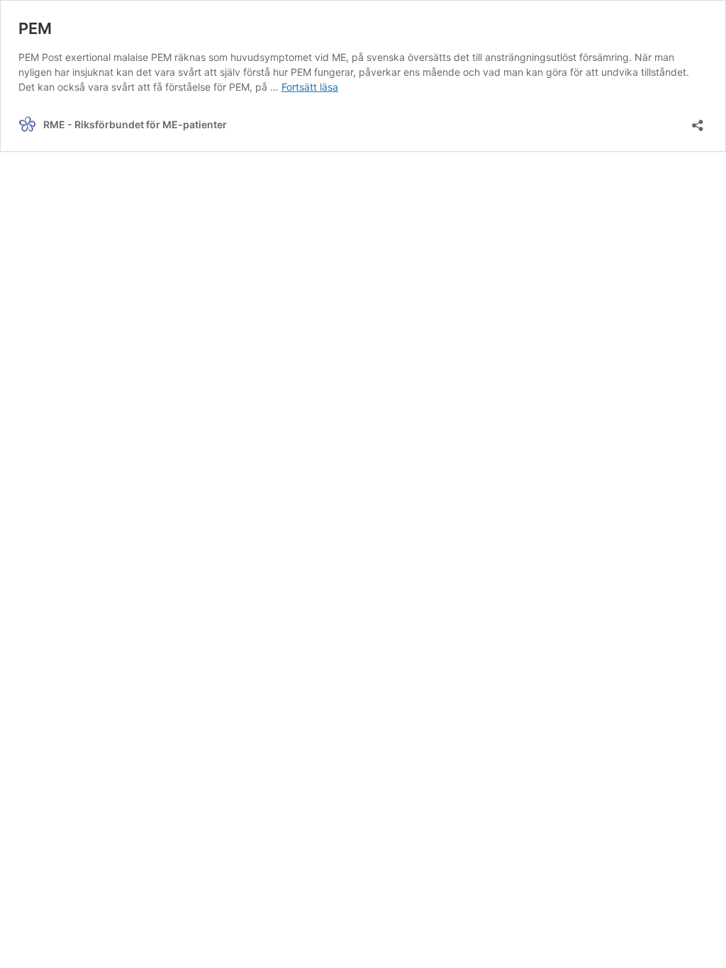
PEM (35, 28)
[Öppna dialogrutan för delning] (698, 121)
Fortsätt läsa (309, 87)
